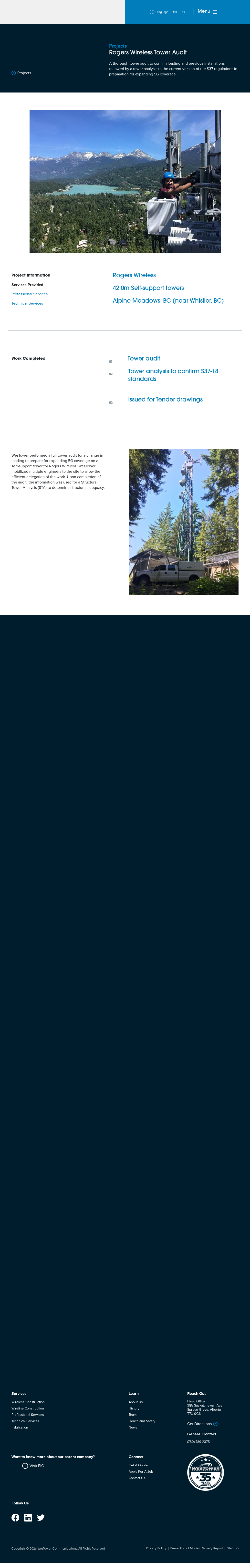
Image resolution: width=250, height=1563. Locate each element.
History (134, 1408)
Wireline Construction (27, 1408)
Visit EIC (37, 1465)
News (133, 1427)
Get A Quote (138, 1465)
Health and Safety (142, 1421)
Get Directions (199, 1423)
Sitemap (233, 1548)
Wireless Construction (28, 1402)
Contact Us (137, 1478)
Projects (24, 73)
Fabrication (19, 1427)
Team (132, 1415)
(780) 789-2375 (198, 1442)
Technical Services (25, 1421)
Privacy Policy (156, 1548)
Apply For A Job (141, 1472)
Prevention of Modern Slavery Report (196, 1548)
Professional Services (27, 1415)
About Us (136, 1402)
